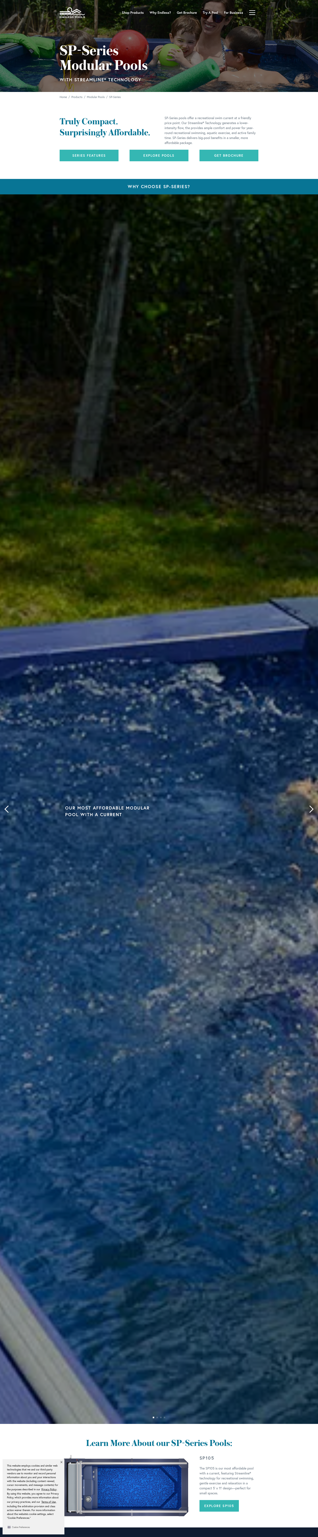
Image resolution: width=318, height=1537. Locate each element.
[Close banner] (61, 1462)
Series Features (89, 155)
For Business (233, 12)
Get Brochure (187, 12)
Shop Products (133, 12)
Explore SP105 (219, 1506)
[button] (19, 1527)
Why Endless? (160, 12)
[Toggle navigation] (252, 12)
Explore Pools (158, 155)
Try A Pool (210, 12)
